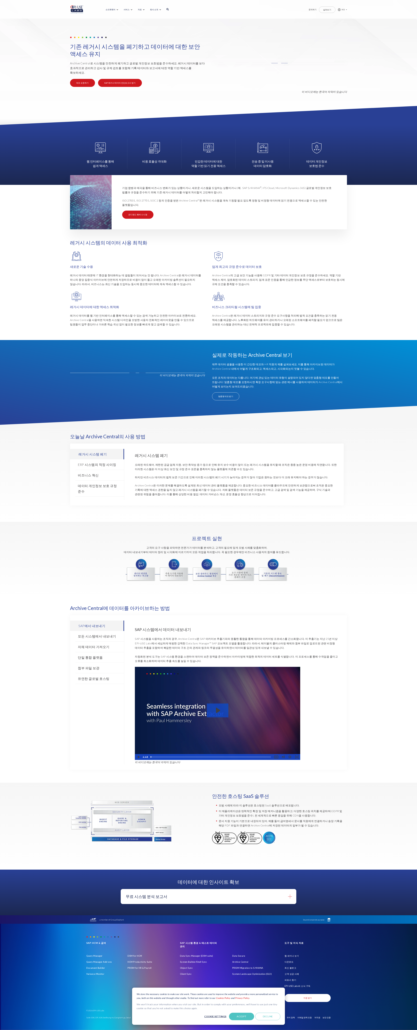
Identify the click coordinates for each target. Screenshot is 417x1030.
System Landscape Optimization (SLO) (252, 974)
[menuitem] (112, 9)
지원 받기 (307, 998)
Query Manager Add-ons (99, 962)
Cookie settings (215, 1016)
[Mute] (283, 757)
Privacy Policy (242, 998)
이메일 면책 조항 (304, 1017)
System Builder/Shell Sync (193, 962)
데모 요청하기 (82, 83)
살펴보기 (327, 9)
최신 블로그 (290, 968)
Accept (241, 1016)
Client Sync (186, 974)
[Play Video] (138, 757)
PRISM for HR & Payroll (139, 968)
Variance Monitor (95, 974)
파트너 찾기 (290, 980)
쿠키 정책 (291, 1017)
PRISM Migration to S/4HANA (247, 968)
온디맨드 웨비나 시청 (137, 214)
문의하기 (312, 9)
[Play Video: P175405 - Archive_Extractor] (217, 710)
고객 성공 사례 (292, 974)
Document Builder (95, 968)
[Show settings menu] (290, 757)
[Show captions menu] (276, 757)
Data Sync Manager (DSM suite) (196, 956)
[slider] (211, 757)
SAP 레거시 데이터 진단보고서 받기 (120, 83)
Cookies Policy (223, 998)
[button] (341, 9)
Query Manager (94, 956)
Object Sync (186, 968)
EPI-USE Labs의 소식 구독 (297, 986)
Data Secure (238, 956)
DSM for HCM (135, 956)
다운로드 (289, 962)
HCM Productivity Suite (140, 962)
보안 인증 (327, 1017)
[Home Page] (77, 9)
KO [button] (343, 9)
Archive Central (240, 962)
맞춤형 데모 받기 (225, 396)
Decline (268, 1016)
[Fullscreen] (296, 757)
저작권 (317, 1017)
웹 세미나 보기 (292, 956)
